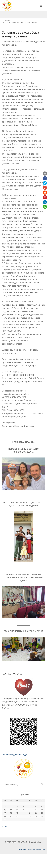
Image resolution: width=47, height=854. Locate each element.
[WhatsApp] (45, 207)
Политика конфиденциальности (31, 849)
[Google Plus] (45, 188)
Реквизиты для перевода (14, 754)
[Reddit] (45, 192)
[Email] (45, 173)
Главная (6, 20)
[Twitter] (45, 183)
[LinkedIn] (45, 202)
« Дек (5, 826)
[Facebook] (45, 178)
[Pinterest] (45, 197)
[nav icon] (41, 5)
